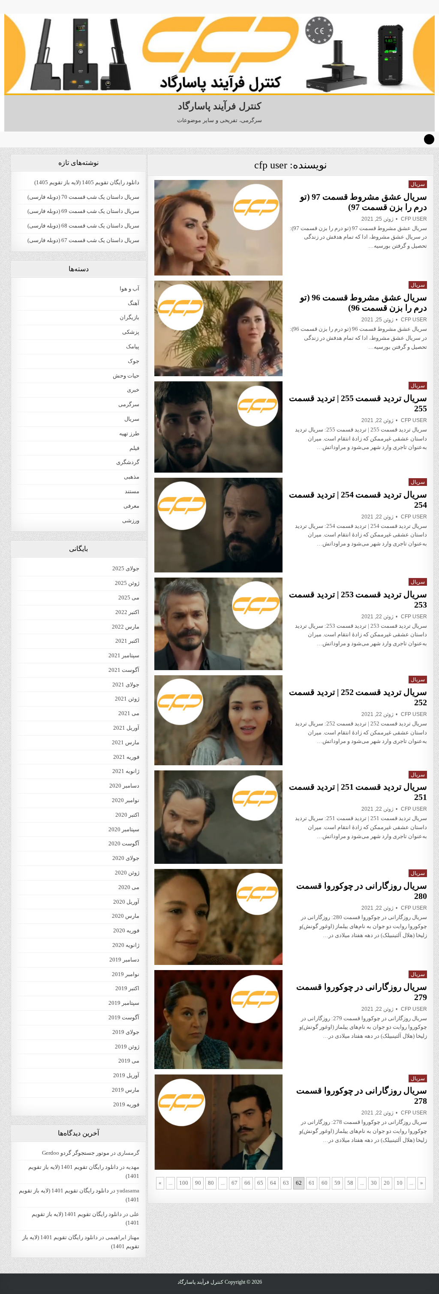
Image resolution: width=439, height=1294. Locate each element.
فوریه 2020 (126, 930)
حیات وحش (126, 375)
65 (260, 1183)
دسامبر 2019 (124, 959)
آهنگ (133, 303)
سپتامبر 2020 (123, 829)
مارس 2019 (125, 1090)
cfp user (414, 219)
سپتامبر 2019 (123, 1003)
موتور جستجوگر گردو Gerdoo (75, 1153)
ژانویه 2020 (125, 945)
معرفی (131, 506)
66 (247, 1183)
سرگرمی (128, 404)
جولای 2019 (125, 1032)
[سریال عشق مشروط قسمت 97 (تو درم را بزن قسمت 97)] (218, 228)
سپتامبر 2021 (123, 655)
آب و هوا (129, 288)
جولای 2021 (125, 684)
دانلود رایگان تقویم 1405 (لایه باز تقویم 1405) (86, 182)
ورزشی (130, 520)
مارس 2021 (125, 742)
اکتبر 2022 (127, 612)
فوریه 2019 (126, 1104)
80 (211, 1183)
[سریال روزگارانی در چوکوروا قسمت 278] (218, 1122)
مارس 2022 (125, 626)
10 (400, 1183)
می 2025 (128, 597)
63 (286, 1183)
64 (273, 1183)
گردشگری (127, 462)
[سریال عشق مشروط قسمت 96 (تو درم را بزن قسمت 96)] (218, 328)
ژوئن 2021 (127, 698)
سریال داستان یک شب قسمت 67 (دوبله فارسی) (83, 240)
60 (325, 1183)
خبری (133, 389)
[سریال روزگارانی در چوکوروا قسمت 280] (218, 917)
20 (387, 1183)
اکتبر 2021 (127, 641)
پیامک (132, 346)
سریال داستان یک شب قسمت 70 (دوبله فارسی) (83, 197)
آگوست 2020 (123, 843)
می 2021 (128, 713)
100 (183, 1183)
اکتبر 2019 (127, 988)
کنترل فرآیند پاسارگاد (219, 106)
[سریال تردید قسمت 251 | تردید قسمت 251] (218, 817)
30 (374, 1183)
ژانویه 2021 (125, 771)
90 (198, 1183)
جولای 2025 (125, 568)
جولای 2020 (125, 858)
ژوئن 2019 (127, 1046)
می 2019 (128, 1060)
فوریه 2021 (126, 757)
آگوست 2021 (123, 670)
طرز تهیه (129, 433)
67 (235, 1183)
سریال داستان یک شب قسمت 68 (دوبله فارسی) (83, 225)
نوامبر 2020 (125, 800)
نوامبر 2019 (125, 974)
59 (337, 1183)
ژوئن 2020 (127, 872)
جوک (133, 361)
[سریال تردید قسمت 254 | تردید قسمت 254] (218, 525)
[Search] (429, 139)
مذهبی (131, 476)
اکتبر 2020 (127, 815)
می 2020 (128, 887)
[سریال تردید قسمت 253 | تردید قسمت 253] (218, 624)
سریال (418, 184)
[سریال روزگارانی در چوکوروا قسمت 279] (218, 1019)
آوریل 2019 (126, 1075)
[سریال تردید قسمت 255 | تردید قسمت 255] (218, 427)
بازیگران (129, 317)
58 (350, 1183)
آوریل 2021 (126, 728)
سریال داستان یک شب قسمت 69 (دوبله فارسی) (83, 211)
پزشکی (130, 332)
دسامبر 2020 (124, 785)
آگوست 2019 (123, 1017)
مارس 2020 (125, 916)
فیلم (134, 448)
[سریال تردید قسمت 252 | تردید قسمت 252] (218, 720)
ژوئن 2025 (127, 583)
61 (312, 1183)
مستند (132, 491)
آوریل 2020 (126, 902)
